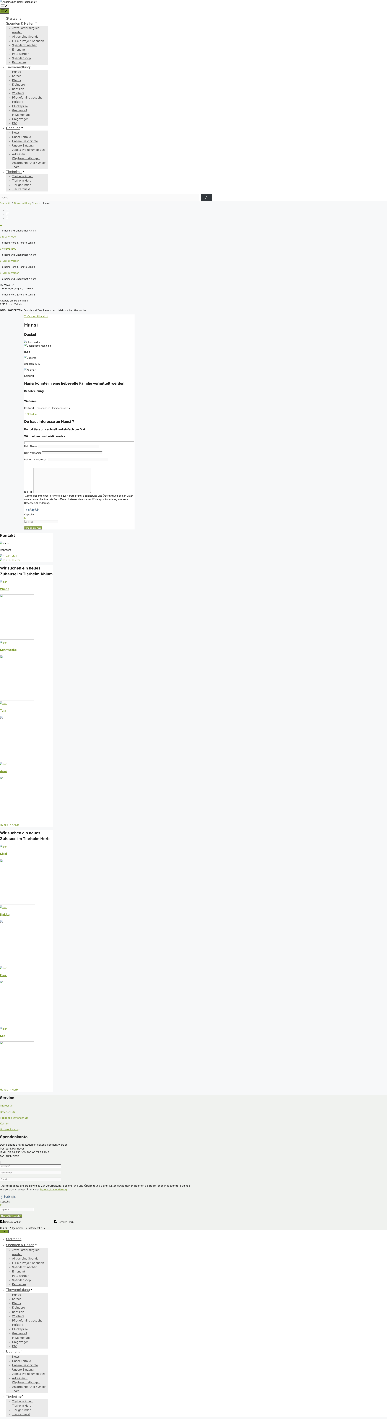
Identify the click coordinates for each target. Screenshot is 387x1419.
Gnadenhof (19, 110)
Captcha (29, 514)
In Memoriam (21, 114)
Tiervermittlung (18, 67)
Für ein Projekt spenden (28, 41)
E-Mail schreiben (9, 260)
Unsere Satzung (23, 145)
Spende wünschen (24, 45)
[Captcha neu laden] (25, 518)
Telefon (16, 560)
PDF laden (30, 414)
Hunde (16, 71)
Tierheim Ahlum (22, 176)
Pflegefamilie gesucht (27, 97)
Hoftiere (17, 102)
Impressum (6, 1105)
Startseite (13, 18)
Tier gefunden (21, 185)
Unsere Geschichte (25, 141)
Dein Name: (31, 446)
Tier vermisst (21, 189)
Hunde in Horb (9, 1089)
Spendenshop (21, 58)
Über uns (13, 128)
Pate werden (20, 54)
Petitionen (19, 62)
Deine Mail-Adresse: (36, 459)
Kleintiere (18, 84)
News (16, 132)
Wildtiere (18, 93)
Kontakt (4, 1123)
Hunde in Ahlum (10, 824)
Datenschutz (7, 1112)
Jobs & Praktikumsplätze (29, 149)
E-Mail (13, 556)
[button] (79, 518)
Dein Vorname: (33, 452)
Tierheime (14, 172)
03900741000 (8, 236)
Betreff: (28, 492)
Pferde (16, 80)
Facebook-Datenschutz (14, 1117)
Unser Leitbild (21, 137)
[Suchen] (206, 197)
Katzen (16, 76)
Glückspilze (20, 106)
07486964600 (8, 248)
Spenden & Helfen (20, 23)
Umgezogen (20, 119)
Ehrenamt (18, 49)
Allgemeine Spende (25, 36)
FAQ (14, 123)
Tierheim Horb (21, 180)
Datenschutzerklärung (53, 1189)
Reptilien (18, 89)
